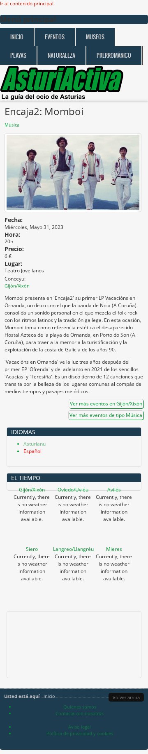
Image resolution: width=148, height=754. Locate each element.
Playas (18, 55)
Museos (95, 37)
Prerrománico (114, 55)
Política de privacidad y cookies (79, 733)
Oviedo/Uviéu (73, 489)
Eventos (55, 37)
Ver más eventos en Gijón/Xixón (106, 403)
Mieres (114, 549)
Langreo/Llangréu (73, 549)
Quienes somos (79, 707)
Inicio (16, 37)
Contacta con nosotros (80, 713)
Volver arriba (126, 697)
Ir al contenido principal (26, 3)
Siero (32, 549)
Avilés (114, 489)
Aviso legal (79, 727)
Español (32, 451)
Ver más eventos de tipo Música (105, 415)
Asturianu (34, 443)
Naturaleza (61, 55)
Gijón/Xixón (32, 489)
